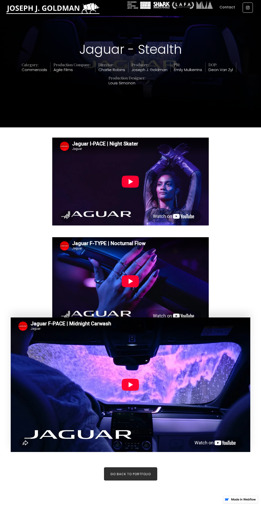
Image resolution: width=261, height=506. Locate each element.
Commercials (34, 69)
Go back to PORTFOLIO (130, 474)
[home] (64, 10)
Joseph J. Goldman (149, 69)
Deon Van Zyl (220, 69)
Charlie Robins (111, 69)
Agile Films (63, 69)
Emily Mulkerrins (188, 69)
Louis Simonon (122, 83)
